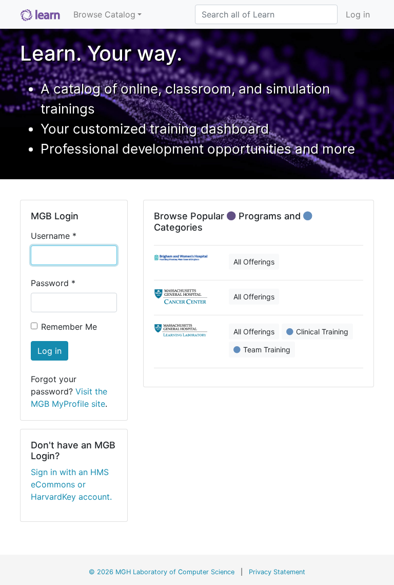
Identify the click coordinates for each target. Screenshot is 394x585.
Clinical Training (322, 331)
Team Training (266, 349)
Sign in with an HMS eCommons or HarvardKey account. (71, 484)
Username (53, 236)
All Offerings (253, 261)
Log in (358, 14)
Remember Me (69, 327)
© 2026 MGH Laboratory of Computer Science (161, 572)
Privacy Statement (277, 572)
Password (53, 283)
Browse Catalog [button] (104, 14)
